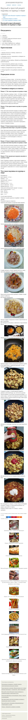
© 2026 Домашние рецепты (6, 713)
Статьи (19, 5)
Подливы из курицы (7, 513)
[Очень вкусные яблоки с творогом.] (14, 554)
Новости (14, 5)
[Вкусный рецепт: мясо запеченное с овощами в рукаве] (14, 566)
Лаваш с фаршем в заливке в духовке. (11, 706)
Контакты (3, 715)
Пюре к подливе (20, 513)
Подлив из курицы (14, 513)
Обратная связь (4, 718)
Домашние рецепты (14, 2)
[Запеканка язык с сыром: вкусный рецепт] (14, 529)
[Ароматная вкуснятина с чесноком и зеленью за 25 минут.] (14, 672)
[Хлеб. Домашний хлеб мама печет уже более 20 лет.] (14, 632)
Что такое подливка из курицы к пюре (12, 20)
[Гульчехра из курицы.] (14, 620)
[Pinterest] (14, 517)
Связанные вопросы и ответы (10, 18)
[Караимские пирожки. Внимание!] (14, 645)
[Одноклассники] (19, 517)
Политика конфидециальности (7, 716)
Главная (9, 5)
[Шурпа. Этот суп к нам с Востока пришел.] (14, 595)
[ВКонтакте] (8, 517)
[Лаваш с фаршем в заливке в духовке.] (14, 541)
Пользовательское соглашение (10, 715)
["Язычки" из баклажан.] (14, 607)
